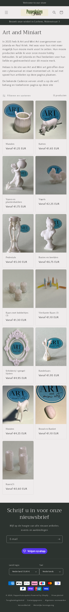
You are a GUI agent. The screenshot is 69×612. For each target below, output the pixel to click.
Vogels (42, 199)
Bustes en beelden (48, 257)
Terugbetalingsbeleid (15, 600)
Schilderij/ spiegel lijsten (15, 372)
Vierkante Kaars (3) (49, 313)
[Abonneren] (58, 539)
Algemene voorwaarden (55, 600)
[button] (6, 12)
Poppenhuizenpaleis (22, 595)
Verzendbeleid (24, 605)
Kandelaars (45, 371)
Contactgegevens (34, 600)
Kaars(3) (10, 484)
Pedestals (11, 257)
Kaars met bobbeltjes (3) (17, 314)
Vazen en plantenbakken (14, 201)
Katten (42, 144)
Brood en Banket (47, 429)
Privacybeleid (57, 595)
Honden (10, 429)
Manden (10, 144)
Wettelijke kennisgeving (43, 605)
